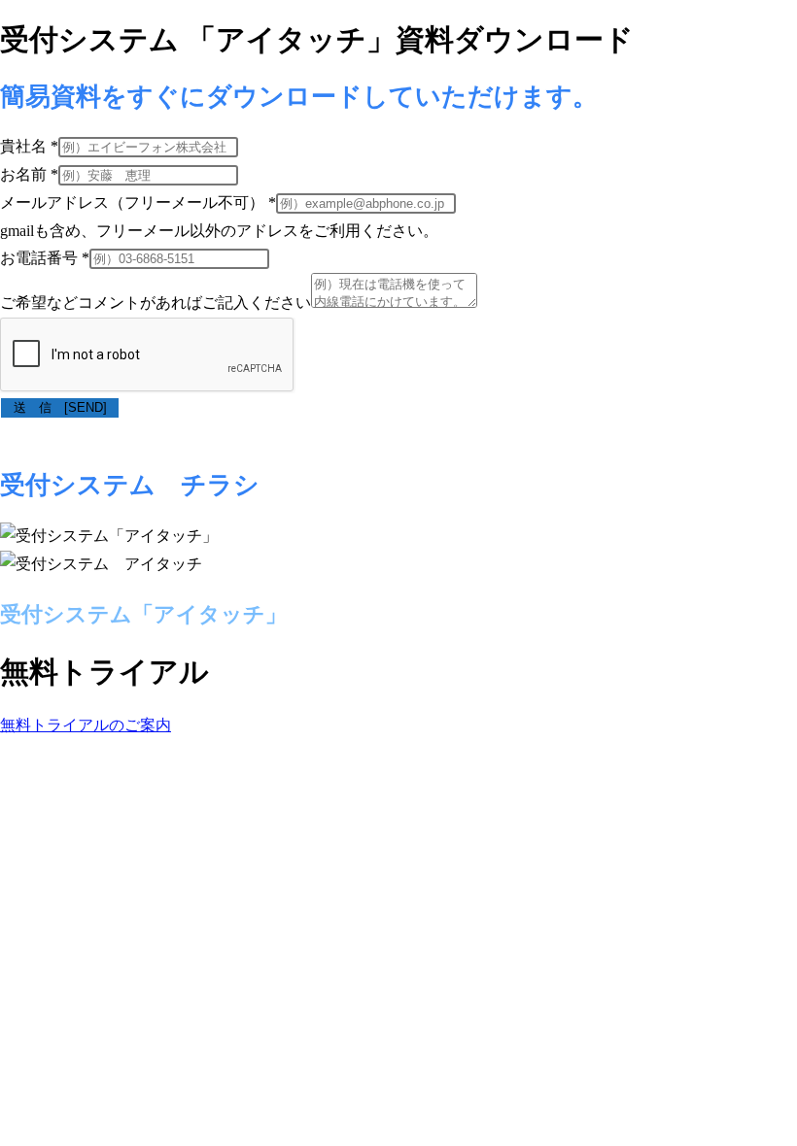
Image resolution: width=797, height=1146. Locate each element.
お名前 (29, 174)
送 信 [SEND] (67, 407)
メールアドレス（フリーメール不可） (138, 202)
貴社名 (29, 146)
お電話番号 (44, 258)
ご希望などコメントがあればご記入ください (155, 302)
